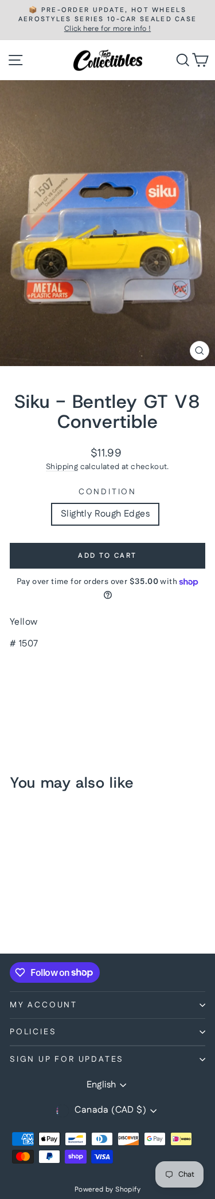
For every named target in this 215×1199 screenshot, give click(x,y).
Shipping (62, 467)
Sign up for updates (67, 1059)
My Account (43, 1005)
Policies (33, 1032)
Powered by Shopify (107, 1189)
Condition (107, 492)
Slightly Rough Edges (105, 514)
